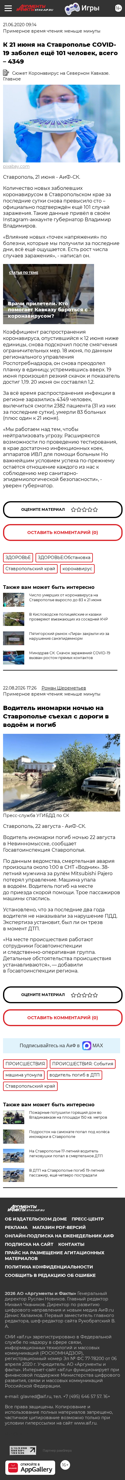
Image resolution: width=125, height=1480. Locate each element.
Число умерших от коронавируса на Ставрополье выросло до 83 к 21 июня (65, 597)
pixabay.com (16, 166)
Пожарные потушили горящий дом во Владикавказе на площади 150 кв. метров (68, 1115)
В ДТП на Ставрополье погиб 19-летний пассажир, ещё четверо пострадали (66, 1172)
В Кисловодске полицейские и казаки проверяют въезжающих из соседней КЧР (68, 616)
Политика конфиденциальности (49, 1267)
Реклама (16, 1227)
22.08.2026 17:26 (20, 688)
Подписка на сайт (29, 1244)
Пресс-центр (88, 1219)
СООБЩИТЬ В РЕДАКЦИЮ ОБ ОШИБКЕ (50, 1275)
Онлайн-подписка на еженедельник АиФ (59, 1236)
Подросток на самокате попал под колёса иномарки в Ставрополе (69, 1134)
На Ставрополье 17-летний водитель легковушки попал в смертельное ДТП (66, 1153)
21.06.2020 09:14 (19, 24)
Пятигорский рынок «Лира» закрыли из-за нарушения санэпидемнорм (69, 636)
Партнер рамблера (57, 1450)
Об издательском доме (36, 1219)
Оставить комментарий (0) (62, 532)
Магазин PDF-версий (59, 1227)
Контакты (71, 1244)
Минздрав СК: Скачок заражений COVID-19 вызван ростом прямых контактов (69, 655)
